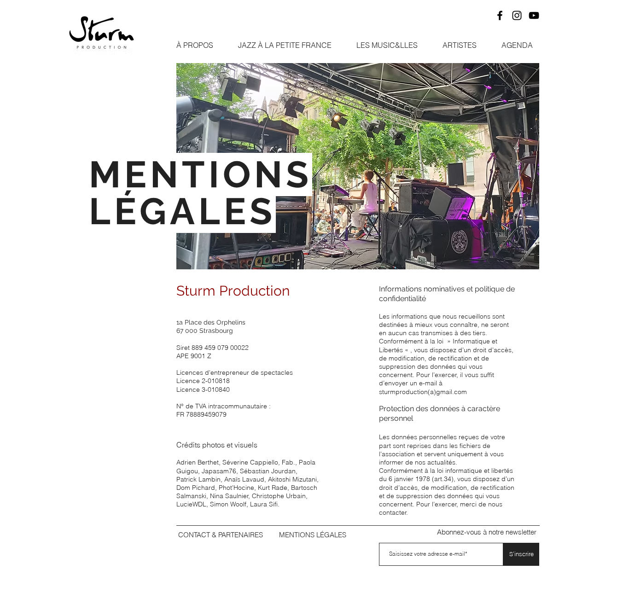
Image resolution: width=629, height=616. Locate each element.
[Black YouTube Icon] (534, 15)
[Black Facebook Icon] (500, 15)
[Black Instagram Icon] (517, 15)
